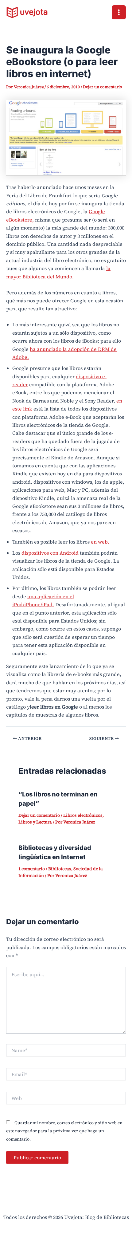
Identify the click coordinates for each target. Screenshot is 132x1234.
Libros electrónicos (83, 815)
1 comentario (31, 869)
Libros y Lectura (35, 822)
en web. (100, 541)
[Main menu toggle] (119, 12)
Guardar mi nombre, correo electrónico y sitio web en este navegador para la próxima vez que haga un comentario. (64, 1131)
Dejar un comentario (102, 86)
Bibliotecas (59, 869)
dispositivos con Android (50, 552)
